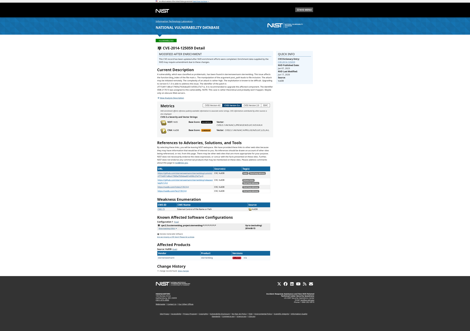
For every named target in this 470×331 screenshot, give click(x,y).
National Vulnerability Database (187, 27)
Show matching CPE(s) (167, 228)
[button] (304, 9)
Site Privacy (164, 314)
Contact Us (171, 304)
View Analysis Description (172, 98)
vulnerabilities (166, 40)
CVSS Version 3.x (232, 105)
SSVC (265, 105)
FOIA (251, 314)
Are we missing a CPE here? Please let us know (175, 237)
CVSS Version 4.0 (212, 105)
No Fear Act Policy (239, 314)
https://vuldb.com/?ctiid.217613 (172, 187)
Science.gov (241, 316)
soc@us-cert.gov (307, 300)
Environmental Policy (263, 314)
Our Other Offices (185, 304)
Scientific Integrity (281, 314)
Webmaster (160, 304)
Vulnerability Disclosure (220, 314)
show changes (183, 271)
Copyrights (203, 314)
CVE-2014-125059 (286, 62)
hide (176, 222)
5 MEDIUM (206, 130)
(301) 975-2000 (162, 300)
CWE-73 (161, 209)
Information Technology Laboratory (174, 21)
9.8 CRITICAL (207, 122)
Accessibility (176, 314)
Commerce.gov (228, 316)
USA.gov (251, 316)
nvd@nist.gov (181, 162)
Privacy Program (190, 314)
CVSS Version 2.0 (251, 105)
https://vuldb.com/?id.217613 (171, 191)
